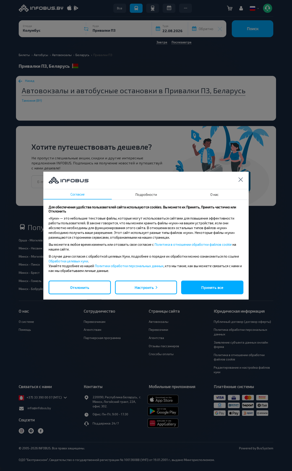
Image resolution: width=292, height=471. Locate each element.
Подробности (146, 194)
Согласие (77, 194)
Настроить (144, 287)
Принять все (212, 287)
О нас (214, 194)
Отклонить (79, 287)
